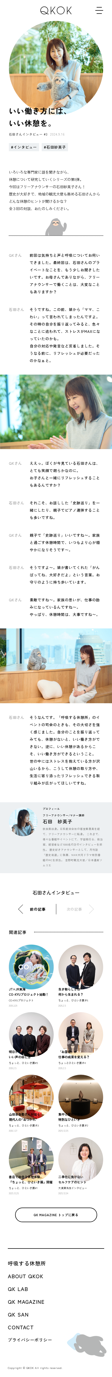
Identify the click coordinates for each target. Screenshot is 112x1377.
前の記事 (37, 909)
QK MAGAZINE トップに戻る (56, 1215)
